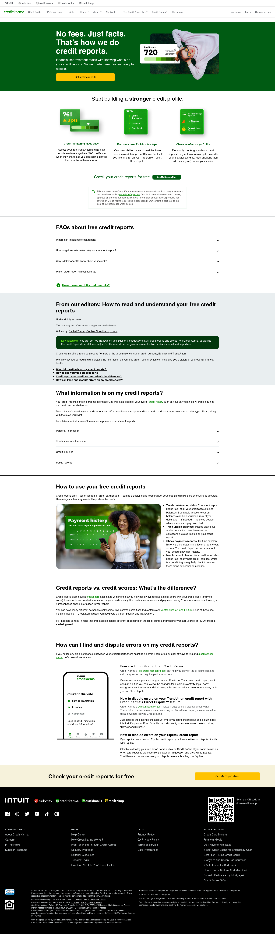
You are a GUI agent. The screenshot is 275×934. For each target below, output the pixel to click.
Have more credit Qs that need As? (86, 285)
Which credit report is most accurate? (77, 271)
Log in (248, 12)
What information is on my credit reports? (81, 369)
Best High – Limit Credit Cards (222, 855)
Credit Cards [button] (34, 12)
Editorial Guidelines (82, 855)
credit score (92, 596)
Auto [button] (71, 12)
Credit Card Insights (216, 834)
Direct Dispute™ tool (149, 706)
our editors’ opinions (129, 194)
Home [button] (83, 12)
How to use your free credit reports (77, 373)
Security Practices (82, 850)
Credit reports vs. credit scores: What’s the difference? (89, 376)
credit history (156, 401)
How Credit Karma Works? (87, 839)
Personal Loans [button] (55, 12)
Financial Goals (213, 839)
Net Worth (111, 12)
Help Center (78, 834)
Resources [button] (177, 12)
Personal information (67, 430)
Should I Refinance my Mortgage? (224, 875)
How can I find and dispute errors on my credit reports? (89, 380)
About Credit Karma (16, 834)
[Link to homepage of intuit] (9, 3)
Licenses (78, 899)
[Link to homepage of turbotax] (24, 3)
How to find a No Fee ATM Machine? (225, 870)
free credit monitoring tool (152, 670)
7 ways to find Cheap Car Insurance (225, 860)
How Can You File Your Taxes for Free (93, 865)
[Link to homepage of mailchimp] (86, 3)
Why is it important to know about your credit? (81, 261)
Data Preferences (148, 850)
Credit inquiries (64, 452)
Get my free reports (85, 77)
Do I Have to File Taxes (217, 844)
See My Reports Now (166, 177)
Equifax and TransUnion (172, 353)
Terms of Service (148, 844)
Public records (64, 462)
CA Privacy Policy (148, 839)
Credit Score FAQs (215, 880)
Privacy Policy (146, 834)
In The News (12, 844)
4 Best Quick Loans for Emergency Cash (228, 850)
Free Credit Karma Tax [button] (134, 12)
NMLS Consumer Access (95, 899)
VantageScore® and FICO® (176, 610)
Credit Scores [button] (159, 12)
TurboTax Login (80, 860)
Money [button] (96, 12)
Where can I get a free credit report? (76, 239)
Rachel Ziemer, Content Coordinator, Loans (93, 331)
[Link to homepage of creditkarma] (44, 3)
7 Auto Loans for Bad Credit (220, 865)
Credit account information (71, 441)
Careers (10, 839)
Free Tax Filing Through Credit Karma (93, 844)
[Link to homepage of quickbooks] (65, 3)
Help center (235, 12)
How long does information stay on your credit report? (86, 250)
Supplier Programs (16, 850)
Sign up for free (263, 12)
